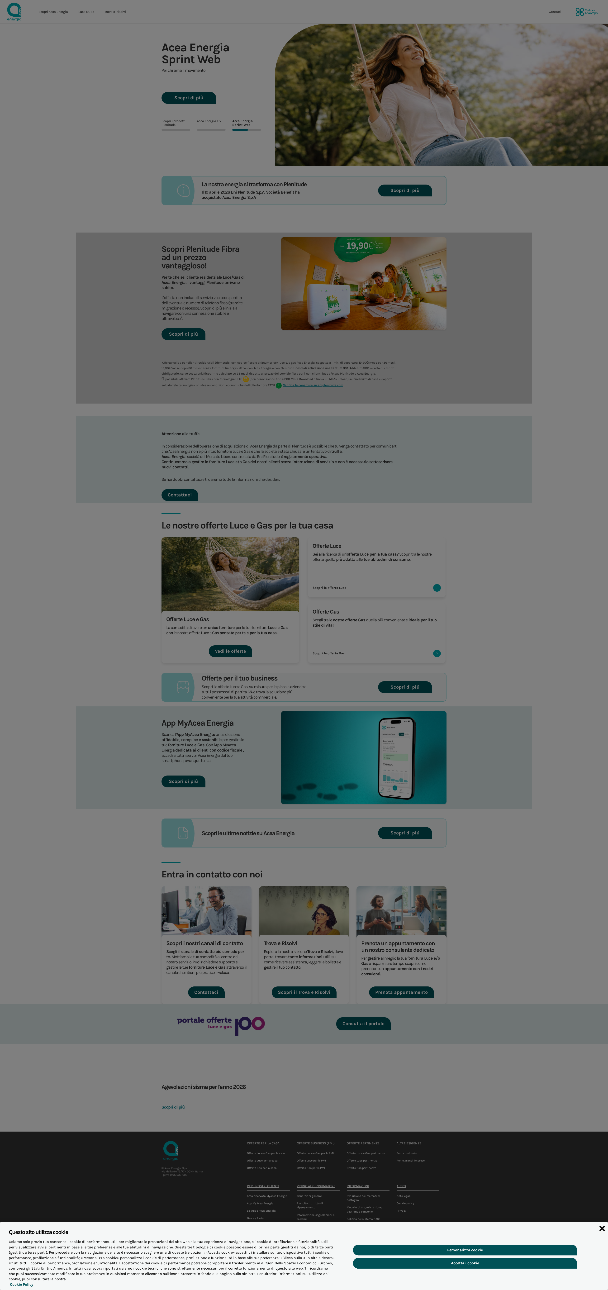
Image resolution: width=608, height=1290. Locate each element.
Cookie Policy (21, 1284)
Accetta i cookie (465, 1263)
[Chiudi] (602, 1228)
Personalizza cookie (465, 1250)
